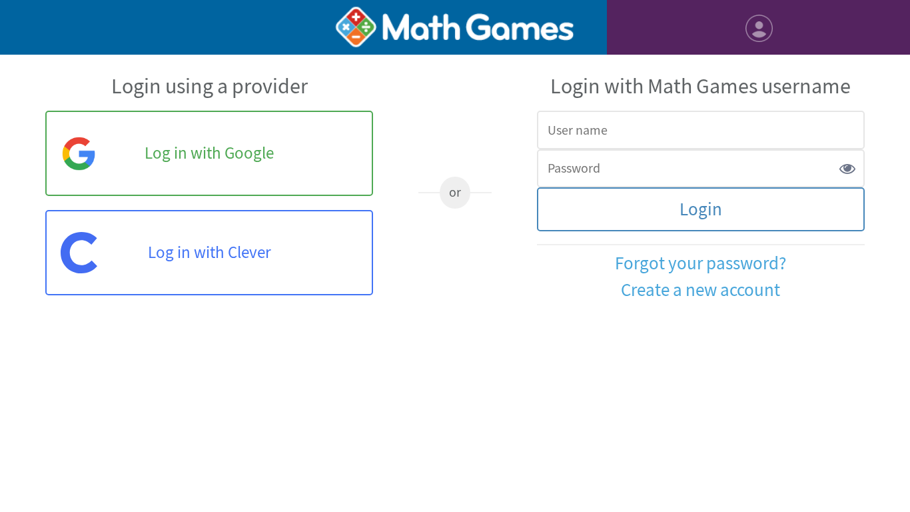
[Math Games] (454, 27)
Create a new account (700, 290)
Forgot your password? (700, 264)
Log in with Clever (209, 252)
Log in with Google (209, 153)
